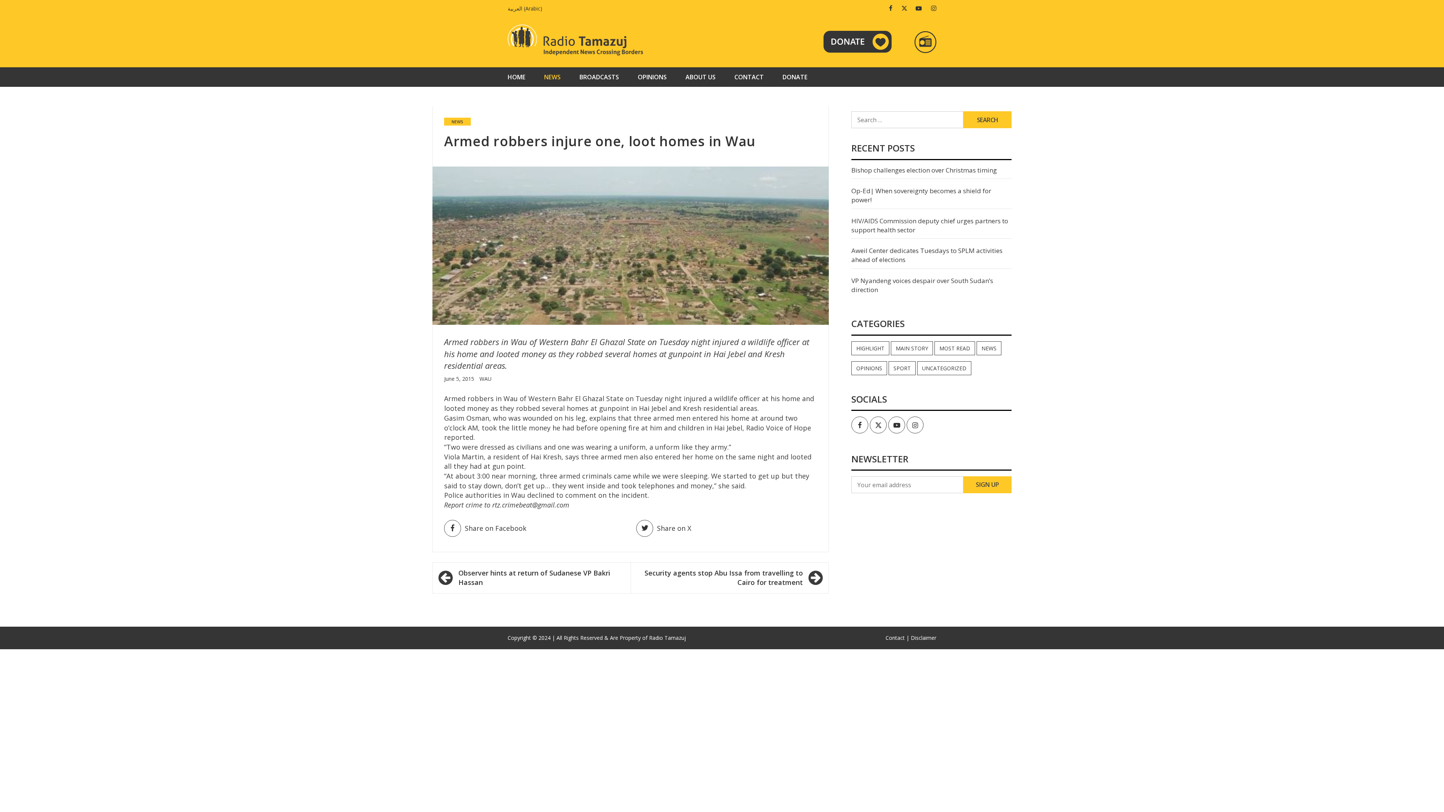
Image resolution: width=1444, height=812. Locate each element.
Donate (795, 77)
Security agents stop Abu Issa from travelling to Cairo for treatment (724, 577)
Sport (902, 368)
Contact (749, 77)
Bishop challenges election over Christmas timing (924, 170)
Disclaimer (923, 637)
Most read (954, 348)
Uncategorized (944, 368)
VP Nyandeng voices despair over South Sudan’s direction (922, 285)
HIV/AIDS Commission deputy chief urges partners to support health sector (929, 225)
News (552, 77)
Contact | (897, 637)
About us (701, 77)
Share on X (674, 528)
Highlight (870, 348)
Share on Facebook (495, 528)
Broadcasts (599, 77)
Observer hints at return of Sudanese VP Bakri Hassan (534, 577)
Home (516, 77)
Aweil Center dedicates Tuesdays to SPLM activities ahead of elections (927, 255)
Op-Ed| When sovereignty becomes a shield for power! (921, 195)
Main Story (912, 348)
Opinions (652, 77)
